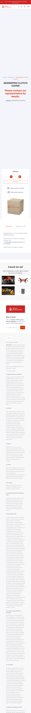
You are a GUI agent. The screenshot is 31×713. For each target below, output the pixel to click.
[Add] (19, 176)
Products (11, 77)
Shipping (8, 100)
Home (5, 77)
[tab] (8, 226)
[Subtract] (11, 176)
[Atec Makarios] (6, 6)
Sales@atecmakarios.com (14, 242)
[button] (1, 2)
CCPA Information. (17, 323)
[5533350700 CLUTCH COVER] (15, 207)
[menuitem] (18, 6)
